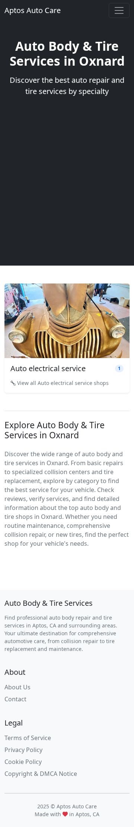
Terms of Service (27, 738)
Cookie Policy (23, 762)
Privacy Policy (23, 750)
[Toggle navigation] (119, 10)
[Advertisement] (67, 177)
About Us (17, 687)
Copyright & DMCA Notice (40, 774)
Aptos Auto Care (32, 10)
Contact (15, 699)
